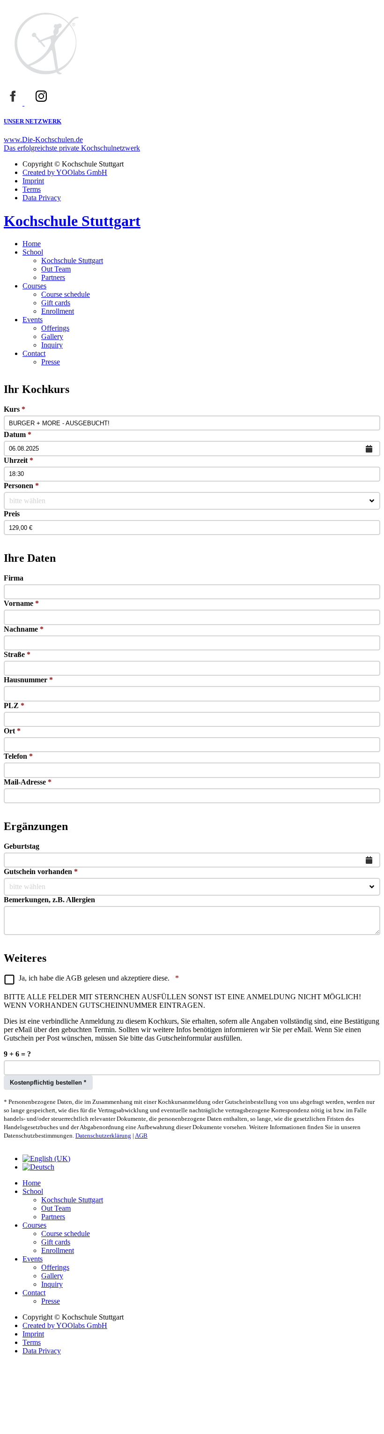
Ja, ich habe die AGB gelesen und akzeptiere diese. (99, 978)
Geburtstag (21, 846)
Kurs (14, 409)
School (32, 252)
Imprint (33, 181)
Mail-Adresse (28, 782)
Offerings (55, 328)
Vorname (21, 603)
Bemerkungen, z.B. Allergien (49, 900)
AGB (141, 1135)
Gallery (52, 336)
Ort (12, 731)
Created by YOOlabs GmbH (64, 172)
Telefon (18, 756)
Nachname (24, 629)
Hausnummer (28, 680)
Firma (13, 578)
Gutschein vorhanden (41, 871)
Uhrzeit (18, 460)
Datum (17, 434)
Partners (53, 277)
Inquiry (52, 345)
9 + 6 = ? (17, 1054)
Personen (21, 486)
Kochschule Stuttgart (72, 260)
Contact (33, 353)
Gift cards (55, 303)
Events (32, 320)
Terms (31, 189)
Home (31, 244)
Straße (17, 654)
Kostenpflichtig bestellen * (48, 1082)
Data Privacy (41, 198)
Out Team (56, 269)
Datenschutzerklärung (103, 1135)
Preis (12, 514)
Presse (50, 362)
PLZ (14, 705)
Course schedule (65, 294)
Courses (34, 286)
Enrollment (57, 311)
